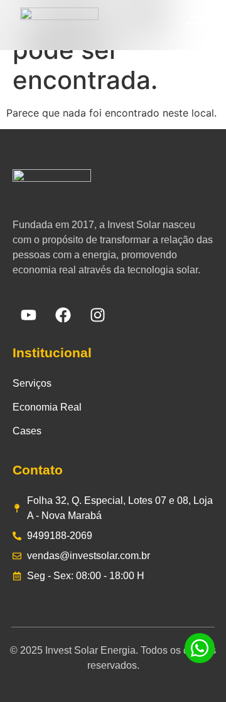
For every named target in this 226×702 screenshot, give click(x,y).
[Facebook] (62, 315)
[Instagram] (97, 315)
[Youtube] (28, 315)
